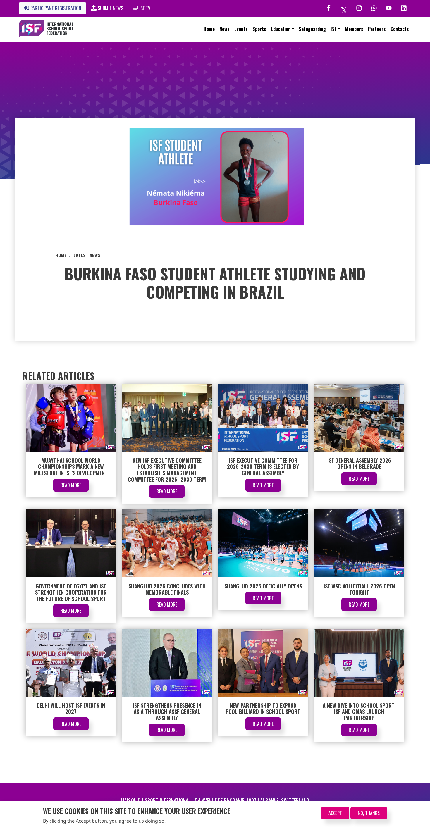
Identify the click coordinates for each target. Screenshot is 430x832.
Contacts (400, 28)
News (224, 28)
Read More (71, 485)
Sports (259, 28)
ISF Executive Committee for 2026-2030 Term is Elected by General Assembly (263, 467)
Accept (335, 813)
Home (209, 28)
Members (354, 28)
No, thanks (369, 813)
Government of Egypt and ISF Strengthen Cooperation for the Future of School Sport (71, 592)
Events (241, 28)
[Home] (46, 29)
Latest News (86, 255)
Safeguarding (312, 28)
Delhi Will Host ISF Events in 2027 (71, 709)
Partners (377, 28)
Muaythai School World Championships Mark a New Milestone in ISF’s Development (71, 467)
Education (280, 28)
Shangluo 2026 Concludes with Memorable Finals (167, 589)
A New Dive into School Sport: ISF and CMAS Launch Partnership (359, 712)
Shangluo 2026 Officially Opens (263, 586)
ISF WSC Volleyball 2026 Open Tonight (359, 589)
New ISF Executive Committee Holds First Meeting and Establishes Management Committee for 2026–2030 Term (167, 470)
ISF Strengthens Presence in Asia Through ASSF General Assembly (167, 712)
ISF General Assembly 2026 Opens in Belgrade (359, 464)
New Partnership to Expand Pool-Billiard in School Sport (263, 709)
